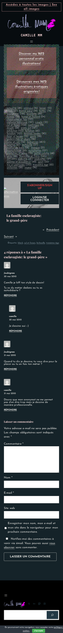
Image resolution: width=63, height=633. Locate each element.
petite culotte (44, 153)
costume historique (20, 122)
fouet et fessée (17, 136)
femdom (14, 133)
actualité (14, 108)
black (12, 111)
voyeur (31, 167)
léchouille (30, 145)
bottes (45, 111)
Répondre (10, 295)
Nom (8, 477)
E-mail (9, 493)
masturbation (17, 150)
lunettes (13, 145)
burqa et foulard (33, 116)
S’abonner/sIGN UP (39, 187)
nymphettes (37, 150)
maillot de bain (18, 147)
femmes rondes (35, 133)
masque (38, 147)
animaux (31, 108)
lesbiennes (36, 142)
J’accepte (38, 631)
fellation (32, 131)
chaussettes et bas (20, 119)
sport (43, 162)
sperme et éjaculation (21, 162)
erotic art (29, 128)
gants (36, 136)
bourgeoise (16, 113)
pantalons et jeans (20, 153)
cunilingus (36, 125)
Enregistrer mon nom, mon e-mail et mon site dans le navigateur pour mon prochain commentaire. (33, 527)
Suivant (9, 236)
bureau (13, 116)
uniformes (15, 167)
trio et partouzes (19, 164)
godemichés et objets (21, 139)
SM (11, 159)
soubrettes (42, 159)
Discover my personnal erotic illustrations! (31, 58)
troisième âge (43, 164)
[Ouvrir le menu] (31, 41)
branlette (34, 113)
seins (12, 156)
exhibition (15, 131)
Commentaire (13, 443)
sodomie (25, 159)
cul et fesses (16, 125)
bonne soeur (28, 111)
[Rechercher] (52, 615)
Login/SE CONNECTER (39, 199)
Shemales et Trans (32, 156)
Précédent (52, 229)
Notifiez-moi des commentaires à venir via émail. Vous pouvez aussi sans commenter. (29, 543)
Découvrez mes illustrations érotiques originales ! (31, 86)
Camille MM (31, 35)
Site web (9, 508)
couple (41, 122)
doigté (13, 128)
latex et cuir (16, 142)
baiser (46, 108)
